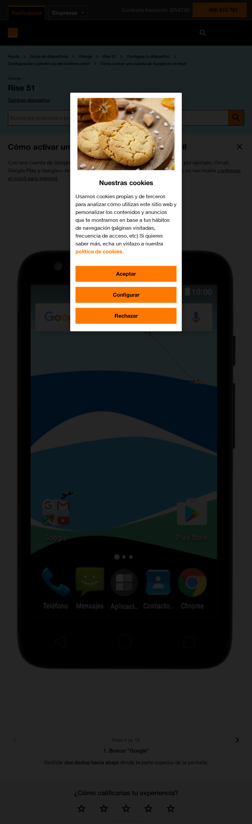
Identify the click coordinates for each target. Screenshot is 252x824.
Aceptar (126, 273)
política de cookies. (99, 251)
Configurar (126, 294)
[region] (126, 212)
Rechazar (126, 315)
